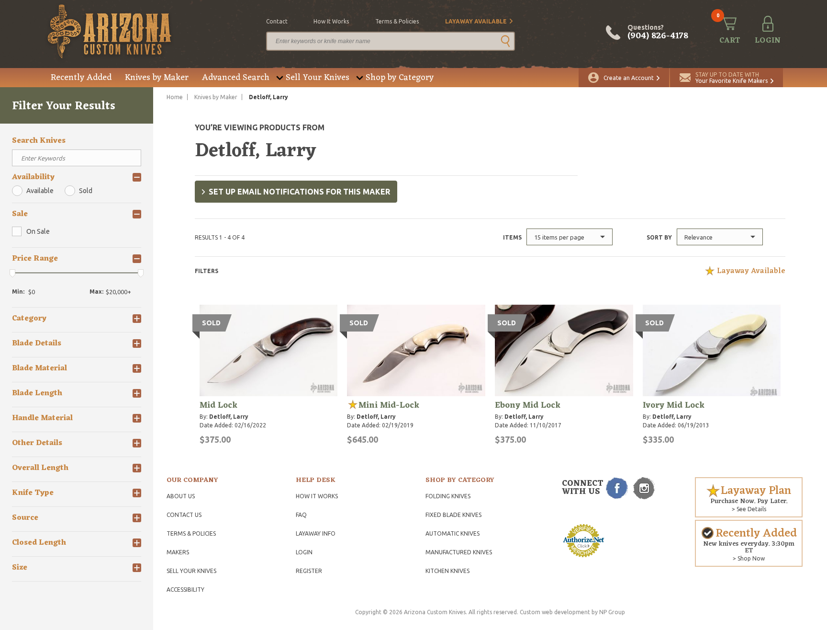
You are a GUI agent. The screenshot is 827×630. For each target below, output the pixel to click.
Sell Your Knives (317, 77)
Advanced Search (235, 77)
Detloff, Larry (228, 416)
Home (175, 97)
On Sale (38, 231)
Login (304, 552)
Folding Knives (447, 496)
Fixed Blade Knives (453, 515)
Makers (178, 552)
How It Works (317, 496)
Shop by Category (400, 77)
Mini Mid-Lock (388, 405)
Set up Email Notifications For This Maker (299, 191)
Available (40, 191)
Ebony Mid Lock (527, 405)
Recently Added (81, 77)
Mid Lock (218, 405)
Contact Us (184, 515)
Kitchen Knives (447, 571)
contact (277, 21)
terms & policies (397, 21)
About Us (181, 496)
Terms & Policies (191, 533)
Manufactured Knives (458, 552)
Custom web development (555, 612)
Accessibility (185, 589)
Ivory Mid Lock (673, 405)
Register (309, 571)
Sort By (659, 237)
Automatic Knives (452, 533)
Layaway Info (315, 533)
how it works (331, 21)
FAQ (301, 515)
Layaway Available (476, 21)
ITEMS (512, 237)
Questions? (657, 32)
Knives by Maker (157, 77)
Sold (85, 191)
